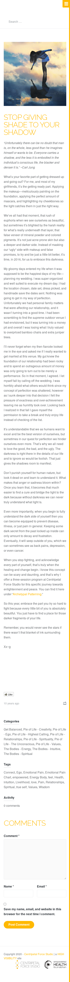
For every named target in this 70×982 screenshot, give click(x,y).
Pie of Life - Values (48, 744)
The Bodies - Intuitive (46, 749)
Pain (41, 782)
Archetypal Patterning (27, 594)
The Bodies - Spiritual (18, 754)
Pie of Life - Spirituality (38, 739)
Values (32, 787)
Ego (19, 772)
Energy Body (38, 777)
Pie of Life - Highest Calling (30, 734)
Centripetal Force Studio (38, 954)
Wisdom (44, 787)
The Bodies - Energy (17, 749)
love (34, 782)
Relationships (55, 782)
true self (21, 787)
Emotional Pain (33, 772)
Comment (11, 836)
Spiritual (9, 787)
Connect (9, 772)
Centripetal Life (29, 12)
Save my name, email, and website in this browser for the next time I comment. (32, 911)
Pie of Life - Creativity (37, 729)
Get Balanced (13, 729)
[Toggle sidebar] (66, 4)
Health (59, 777)
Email (42, 886)
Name (9, 886)
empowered (20, 777)
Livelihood (22, 782)
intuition (9, 782)
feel (50, 777)
